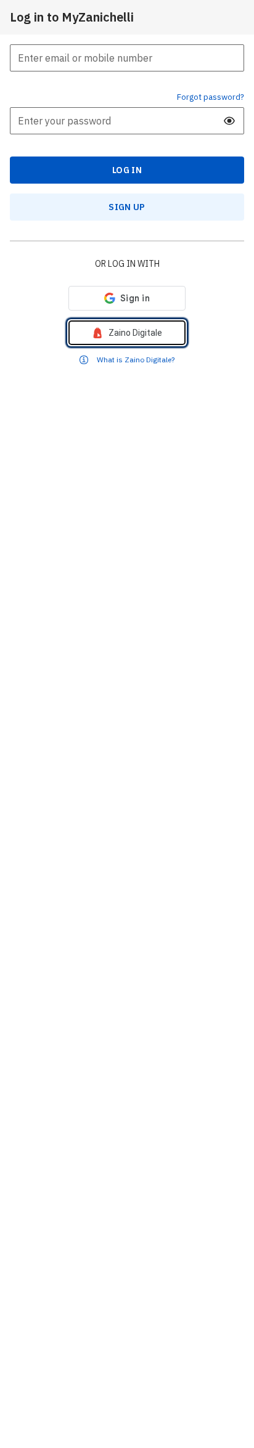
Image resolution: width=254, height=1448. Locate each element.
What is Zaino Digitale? (135, 359)
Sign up (127, 207)
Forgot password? (210, 96)
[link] (127, 332)
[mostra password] (229, 120)
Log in (127, 170)
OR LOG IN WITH (127, 263)
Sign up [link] (127, 207)
